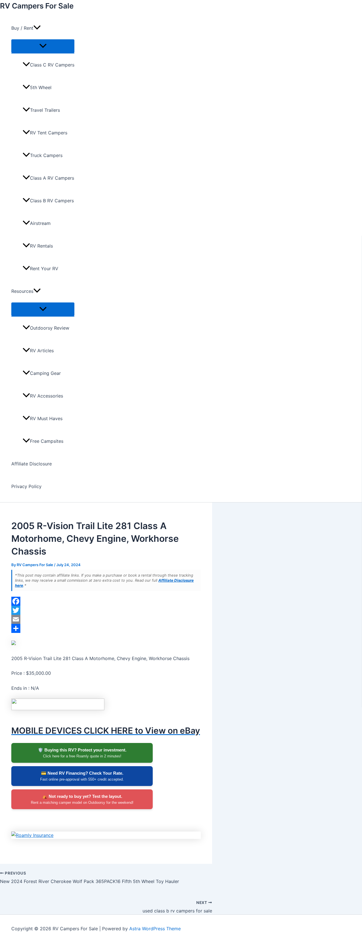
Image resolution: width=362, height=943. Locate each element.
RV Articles (42, 350)
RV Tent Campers (48, 133)
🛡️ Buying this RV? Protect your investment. (82, 752)
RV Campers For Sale (37, 5)
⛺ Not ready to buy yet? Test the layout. (82, 799)
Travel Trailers (45, 110)
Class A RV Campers (52, 178)
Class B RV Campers (52, 200)
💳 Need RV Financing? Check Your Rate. (82, 776)
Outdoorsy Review (49, 328)
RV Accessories (46, 396)
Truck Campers (46, 155)
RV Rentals (41, 246)
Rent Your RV (44, 268)
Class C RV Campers (52, 65)
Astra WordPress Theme (155, 928)
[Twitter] (106, 610)
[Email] (106, 619)
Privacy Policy (26, 486)
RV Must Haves (46, 418)
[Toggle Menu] (42, 46)
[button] (37, 28)
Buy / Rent (22, 28)
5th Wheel (40, 87)
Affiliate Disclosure (31, 464)
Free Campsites (46, 441)
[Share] (106, 628)
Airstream (40, 223)
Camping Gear (45, 373)
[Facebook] (106, 601)
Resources (22, 291)
